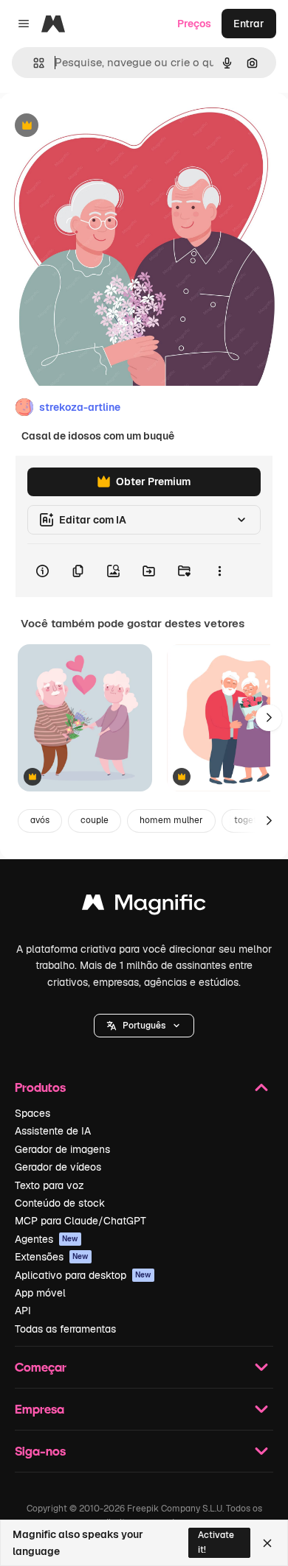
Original (94, 126)
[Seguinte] (269, 717)
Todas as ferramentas (65, 1329)
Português (144, 1025)
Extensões (52, 1256)
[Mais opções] (219, 570)
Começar (40, 1367)
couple (94, 820)
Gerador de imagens (62, 1149)
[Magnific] (144, 906)
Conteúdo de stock (60, 1203)
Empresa (39, 1409)
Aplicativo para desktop (83, 1275)
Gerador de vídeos (58, 1167)
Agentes (46, 1239)
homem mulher (171, 820)
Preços (194, 23)
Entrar (248, 23)
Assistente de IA (53, 1131)
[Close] (267, 1543)
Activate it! (216, 1542)
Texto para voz (49, 1185)
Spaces (32, 1113)
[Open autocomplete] (33, 62)
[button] (144, 1025)
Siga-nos (40, 1451)
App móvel (40, 1292)
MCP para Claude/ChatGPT (80, 1220)
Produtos (40, 1087)
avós (39, 820)
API (23, 1310)
